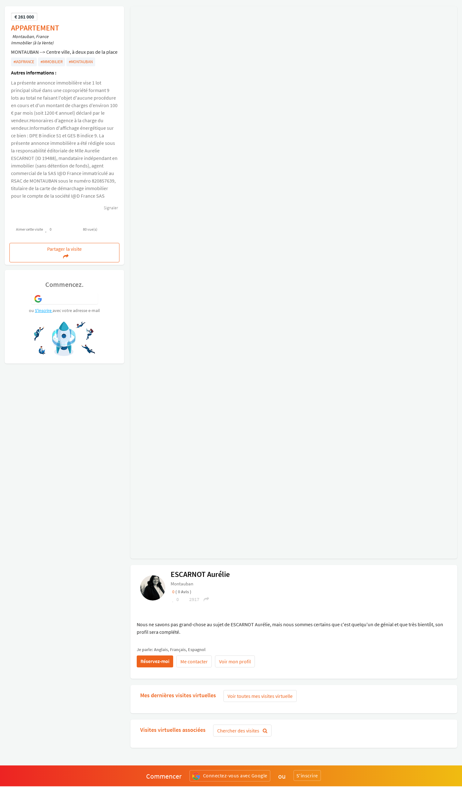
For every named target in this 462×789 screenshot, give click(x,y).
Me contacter (194, 661)
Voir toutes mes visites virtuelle (260, 696)
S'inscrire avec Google (70, 298)
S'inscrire (43, 310)
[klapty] (152, 587)
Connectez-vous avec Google (235, 775)
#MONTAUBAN (81, 61)
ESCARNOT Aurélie (200, 574)
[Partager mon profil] (204, 599)
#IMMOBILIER (52, 61)
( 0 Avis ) (183, 591)
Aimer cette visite (29, 229)
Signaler (110, 208)
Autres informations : (33, 72)
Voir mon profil (235, 661)
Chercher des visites (238, 730)
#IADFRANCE (24, 61)
